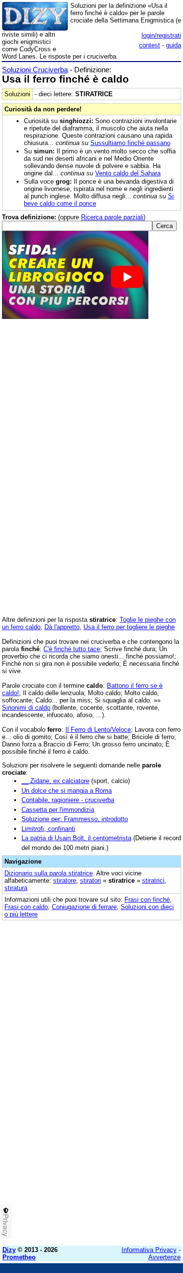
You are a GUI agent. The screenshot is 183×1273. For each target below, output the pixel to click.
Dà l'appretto (62, 627)
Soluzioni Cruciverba (35, 69)
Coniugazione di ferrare (84, 907)
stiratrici (153, 880)
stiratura (15, 887)
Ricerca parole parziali (112, 217)
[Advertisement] (91, 1146)
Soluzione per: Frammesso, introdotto (74, 819)
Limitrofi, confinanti (48, 828)
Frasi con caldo (26, 907)
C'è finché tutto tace (71, 649)
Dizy (9, 1249)
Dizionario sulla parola (48, 873)
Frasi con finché (147, 899)
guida (173, 45)
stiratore (64, 880)
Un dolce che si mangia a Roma (66, 790)
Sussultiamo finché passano (130, 143)
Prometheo (19, 1257)
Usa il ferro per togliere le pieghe (129, 627)
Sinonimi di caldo (26, 707)
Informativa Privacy (149, 1249)
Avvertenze (164, 1257)
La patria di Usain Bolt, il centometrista (76, 838)
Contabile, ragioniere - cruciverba (67, 800)
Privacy (6, 1225)
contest (149, 45)
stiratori (90, 880)
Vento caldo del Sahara (128, 173)
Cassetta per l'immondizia (57, 809)
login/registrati (161, 35)
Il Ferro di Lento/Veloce (98, 729)
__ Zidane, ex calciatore (55, 781)
